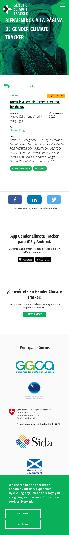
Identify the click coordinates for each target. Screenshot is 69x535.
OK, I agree (22, 513)
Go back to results (23, 86)
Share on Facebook (15, 199)
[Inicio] (15, 10)
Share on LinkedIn (34, 199)
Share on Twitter (54, 199)
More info (27, 501)
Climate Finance (21, 168)
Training (40, 168)
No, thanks (23, 524)
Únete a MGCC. (34, 314)
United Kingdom (20, 130)
